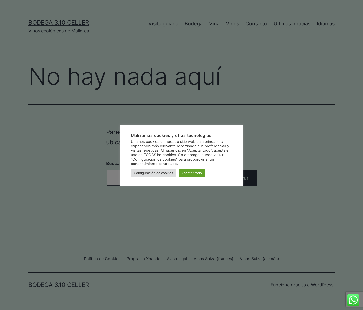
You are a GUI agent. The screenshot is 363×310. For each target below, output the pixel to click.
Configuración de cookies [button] (153, 173)
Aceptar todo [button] (192, 173)
